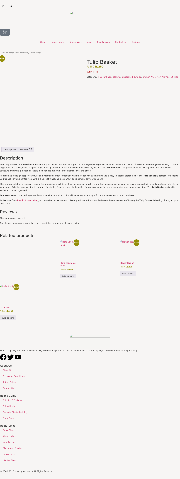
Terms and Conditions (14, 376)
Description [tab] (10, 149)
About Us (7, 370)
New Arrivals (163, 77)
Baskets (116, 77)
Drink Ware (8, 430)
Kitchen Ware (75, 42)
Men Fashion (103, 42)
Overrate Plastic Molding (15, 412)
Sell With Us (9, 406)
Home (3, 53)
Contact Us (120, 42)
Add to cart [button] (68, 276)
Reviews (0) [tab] (26, 149)
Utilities (24, 53)
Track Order (8, 418)
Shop (42, 42)
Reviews (136, 42)
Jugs (89, 42)
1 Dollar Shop (104, 77)
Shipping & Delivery (12, 400)
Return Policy (9, 382)
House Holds (57, 42)
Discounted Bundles (131, 77)
